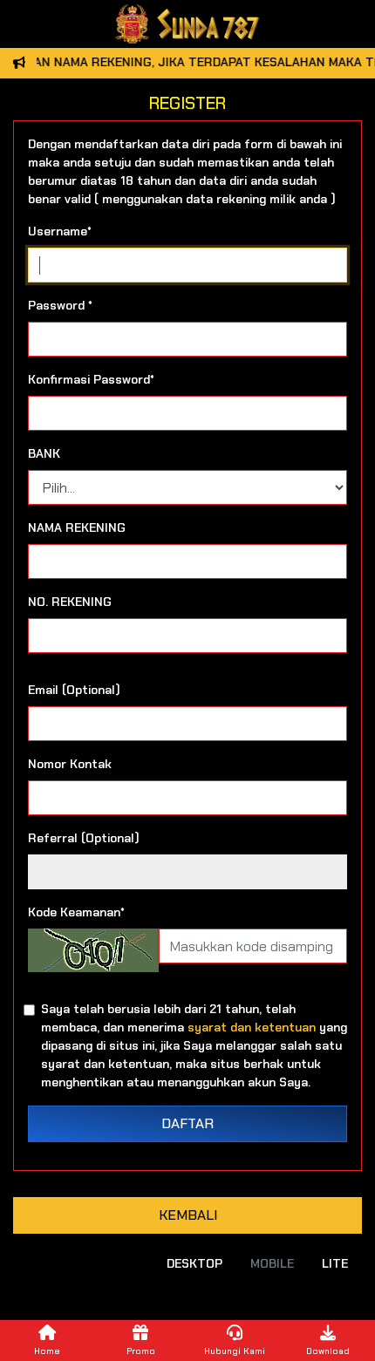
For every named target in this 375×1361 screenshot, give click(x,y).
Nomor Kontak (70, 764)
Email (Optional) (74, 690)
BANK (44, 453)
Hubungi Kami (234, 1351)
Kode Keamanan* (76, 912)
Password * (60, 305)
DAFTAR (187, 1123)
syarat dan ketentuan (252, 1027)
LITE (335, 1263)
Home (47, 1351)
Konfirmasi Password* (91, 379)
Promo (140, 1351)
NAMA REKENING (77, 527)
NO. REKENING (70, 601)
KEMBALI (188, 1215)
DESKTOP (194, 1263)
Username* (60, 231)
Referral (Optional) (84, 838)
